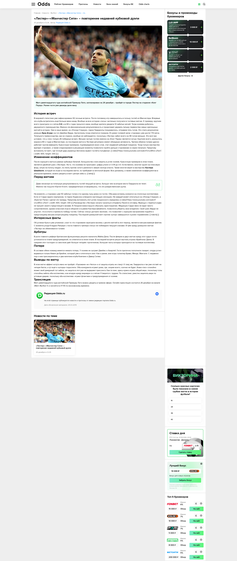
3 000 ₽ (193, 27)
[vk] (157, 293)
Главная (37, 13)
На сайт (196, 509)
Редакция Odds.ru (63, 23)
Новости (97, 4)
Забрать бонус (185, 480)
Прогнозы (83, 4)
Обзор (183, 509)
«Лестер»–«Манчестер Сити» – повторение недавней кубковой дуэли (53, 347)
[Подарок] (199, 4)
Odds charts (144, 4)
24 (172, 407)
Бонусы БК (128, 4)
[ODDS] (44, 4)
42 (172, 419)
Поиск (204, 4)
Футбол (54, 13)
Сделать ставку (185, 452)
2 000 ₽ (193, 67)
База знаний (112, 4)
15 (171, 400)
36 (172, 413)
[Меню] (33, 4)
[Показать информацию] (201, 464)
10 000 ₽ (194, 42)
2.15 (197, 445)
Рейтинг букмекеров (63, 4)
